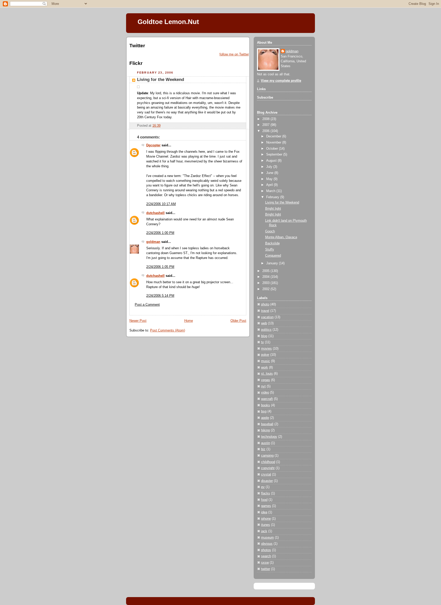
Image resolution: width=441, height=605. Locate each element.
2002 (266, 289)
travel (265, 311)
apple (265, 418)
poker (265, 355)
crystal (266, 474)
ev (263, 487)
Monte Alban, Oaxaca (281, 237)
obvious (267, 543)
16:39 (156, 125)
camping (267, 455)
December (274, 136)
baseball (267, 424)
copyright (268, 468)
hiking (265, 430)
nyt (263, 386)
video (265, 392)
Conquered (273, 255)
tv (262, 342)
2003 (266, 283)
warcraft (267, 399)
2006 (266, 131)
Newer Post (137, 321)
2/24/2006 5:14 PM (160, 296)
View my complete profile (281, 80)
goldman (153, 242)
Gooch (270, 231)
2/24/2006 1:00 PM (160, 233)
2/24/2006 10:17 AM (161, 204)
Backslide (272, 243)
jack (264, 531)
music (265, 361)
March (271, 191)
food (264, 500)
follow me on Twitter (234, 54)
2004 (266, 277)
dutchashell (155, 213)
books (265, 405)
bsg (263, 411)
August (272, 160)
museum (267, 537)
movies (266, 348)
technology (269, 436)
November (274, 142)
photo (265, 304)
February (273, 197)
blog (264, 336)
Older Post (238, 321)
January (272, 263)
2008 (266, 119)
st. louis (267, 373)
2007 (266, 125)
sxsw (265, 562)
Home (188, 321)
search (266, 556)
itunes (265, 525)
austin (265, 443)
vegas (265, 380)
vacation (267, 317)
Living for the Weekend (160, 79)
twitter (265, 569)
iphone (266, 518)
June (270, 173)
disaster (267, 481)
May (270, 179)
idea (264, 512)
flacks (265, 493)
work (264, 367)
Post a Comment (147, 304)
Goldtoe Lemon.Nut (168, 22)
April (270, 185)
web (264, 323)
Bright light (273, 208)
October (272, 148)
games (266, 506)
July (269, 167)
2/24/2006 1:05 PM (160, 267)
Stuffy (269, 249)
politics (266, 329)
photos (266, 550)
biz (263, 449)
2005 (266, 271)
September (274, 154)
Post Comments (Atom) (167, 330)
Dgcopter (153, 145)
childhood (268, 462)
